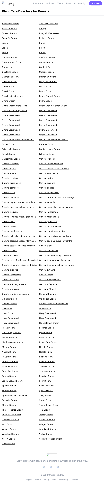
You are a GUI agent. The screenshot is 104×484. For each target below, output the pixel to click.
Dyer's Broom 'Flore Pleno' (15, 105)
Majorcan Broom (47, 337)
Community (79, 3)
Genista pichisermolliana (51, 226)
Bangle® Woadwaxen (49, 33)
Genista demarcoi (10, 197)
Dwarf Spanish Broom (49, 96)
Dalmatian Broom (10, 76)
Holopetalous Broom (49, 323)
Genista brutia (46, 178)
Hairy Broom (8, 313)
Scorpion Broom (47, 371)
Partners (38, 480)
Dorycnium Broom (48, 81)
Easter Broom (8, 144)
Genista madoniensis (49, 216)
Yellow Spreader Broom (50, 439)
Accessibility (63, 480)
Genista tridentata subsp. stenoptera (56, 265)
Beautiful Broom (9, 38)
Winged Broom (46, 424)
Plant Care (38, 3)
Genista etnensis (47, 202)
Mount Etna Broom (48, 342)
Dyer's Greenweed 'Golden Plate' (18, 139)
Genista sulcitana (10, 255)
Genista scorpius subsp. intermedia (19, 241)
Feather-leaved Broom (49, 149)
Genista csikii (8, 192)
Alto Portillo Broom (48, 23)
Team (60, 3)
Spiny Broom (45, 395)
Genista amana (9, 173)
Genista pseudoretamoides (52, 231)
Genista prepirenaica (12, 231)
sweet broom (8, 443)
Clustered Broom (10, 72)
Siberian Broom (46, 376)
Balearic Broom (9, 33)
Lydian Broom (45, 332)
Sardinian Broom (47, 366)
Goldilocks (7, 308)
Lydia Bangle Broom (11, 332)
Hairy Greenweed (47, 313)
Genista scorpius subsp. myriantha (55, 241)
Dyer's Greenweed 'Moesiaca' (53, 139)
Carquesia (7, 67)
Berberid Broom (46, 38)
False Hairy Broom (11, 149)
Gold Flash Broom (47, 299)
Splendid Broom (9, 400)
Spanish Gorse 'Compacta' (15, 395)
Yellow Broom (46, 434)
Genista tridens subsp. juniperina (54, 260)
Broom (5, 43)
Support (29, 480)
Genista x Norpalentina (50, 279)
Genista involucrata (48, 212)
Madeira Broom (9, 337)
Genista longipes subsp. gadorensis (19, 216)
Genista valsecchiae (11, 274)
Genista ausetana (10, 178)
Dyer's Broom (8, 101)
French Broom (8, 154)
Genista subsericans (48, 250)
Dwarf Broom (8, 86)
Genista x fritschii (47, 289)
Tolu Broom (44, 410)
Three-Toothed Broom (12, 410)
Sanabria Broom (47, 361)
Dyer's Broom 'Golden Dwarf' (53, 105)
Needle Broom (46, 347)
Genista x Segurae (48, 284)
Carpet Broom (46, 62)
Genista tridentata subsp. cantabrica (19, 265)
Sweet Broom (45, 400)
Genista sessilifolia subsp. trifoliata (18, 245)
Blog (68, 3)
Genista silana (46, 245)
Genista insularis (10, 212)
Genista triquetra (10, 270)
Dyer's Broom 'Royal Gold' (14, 110)
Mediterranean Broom (12, 342)
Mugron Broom (9, 347)
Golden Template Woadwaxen (53, 303)
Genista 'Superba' (10, 163)
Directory (74, 480)
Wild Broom (7, 424)
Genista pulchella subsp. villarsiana (18, 236)
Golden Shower (9, 303)
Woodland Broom (47, 429)
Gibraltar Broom (10, 299)
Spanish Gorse (46, 390)
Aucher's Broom (9, 28)
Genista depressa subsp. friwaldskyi (56, 197)
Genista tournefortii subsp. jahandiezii (20, 260)
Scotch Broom (9, 376)
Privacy (46, 480)
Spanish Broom (9, 385)
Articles (50, 3)
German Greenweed (48, 294)
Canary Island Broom (12, 62)
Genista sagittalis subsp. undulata (55, 236)
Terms (54, 480)
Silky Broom (45, 381)
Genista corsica (46, 187)
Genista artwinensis (48, 173)
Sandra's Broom (9, 366)
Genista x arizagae (11, 289)
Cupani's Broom (46, 72)
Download (95, 3)
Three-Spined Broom (49, 405)
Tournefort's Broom (11, 414)
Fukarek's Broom (47, 154)
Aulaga (42, 28)
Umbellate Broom (10, 419)
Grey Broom (45, 308)
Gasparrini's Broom (11, 159)
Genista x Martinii (10, 279)
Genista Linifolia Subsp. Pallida (54, 168)
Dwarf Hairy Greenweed (13, 96)
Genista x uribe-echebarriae (15, 294)
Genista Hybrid (9, 168)
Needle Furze (45, 352)
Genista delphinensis (49, 192)
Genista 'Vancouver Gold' (51, 163)
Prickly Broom (46, 356)
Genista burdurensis (11, 183)
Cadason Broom (10, 57)
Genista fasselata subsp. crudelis (17, 207)
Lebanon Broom (46, 327)
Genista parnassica (48, 221)
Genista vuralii (46, 274)
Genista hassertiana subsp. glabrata (56, 207)
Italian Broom (8, 327)
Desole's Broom (9, 81)
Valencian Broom (47, 419)
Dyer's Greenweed (48, 110)
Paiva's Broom (9, 356)
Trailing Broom (46, 414)
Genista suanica (9, 250)
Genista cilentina (47, 183)
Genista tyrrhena (47, 270)
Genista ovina (8, 221)
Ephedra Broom (46, 144)
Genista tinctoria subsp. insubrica (55, 255)
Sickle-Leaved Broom (12, 381)
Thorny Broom (9, 405)
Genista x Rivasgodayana (14, 284)
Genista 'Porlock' (47, 159)
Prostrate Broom (10, 361)
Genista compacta (11, 187)
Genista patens (9, 226)
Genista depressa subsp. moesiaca (18, 202)
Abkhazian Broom (10, 23)
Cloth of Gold (45, 67)
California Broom (47, 57)
